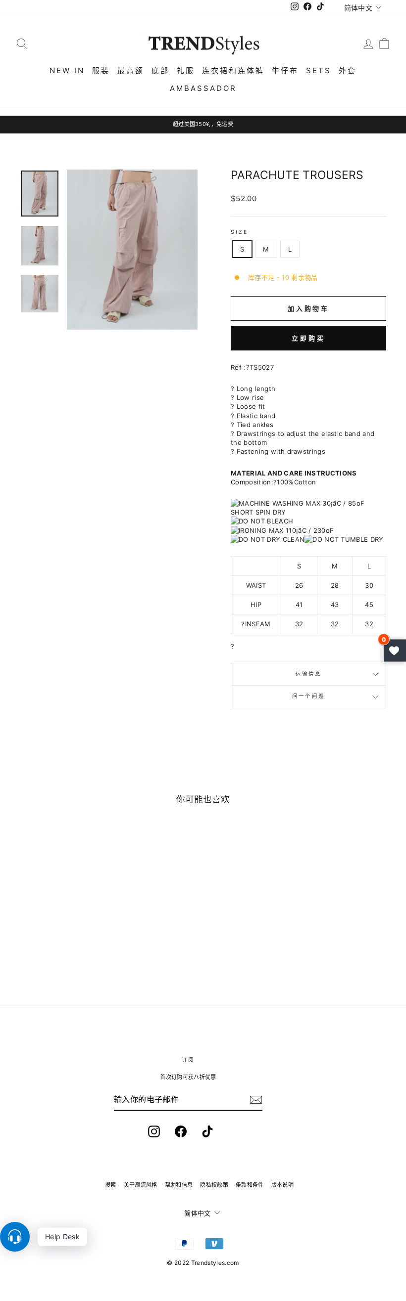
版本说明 (282, 1184)
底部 (160, 70)
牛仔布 (285, 70)
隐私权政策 (214, 1184)
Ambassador (203, 88)
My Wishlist (395, 651)
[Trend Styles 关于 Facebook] (181, 1131)
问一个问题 (308, 696)
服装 (101, 70)
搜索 (110, 1184)
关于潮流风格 (140, 1184)
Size (239, 232)
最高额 (130, 70)
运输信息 (308, 674)
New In (67, 70)
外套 (347, 70)
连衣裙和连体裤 (233, 70)
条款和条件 (250, 1184)
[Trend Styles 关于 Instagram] (154, 1131)
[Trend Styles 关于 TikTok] (207, 1131)
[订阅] (256, 1100)
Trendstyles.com (215, 1262)
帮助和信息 (179, 1184)
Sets (318, 70)
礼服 (186, 70)
